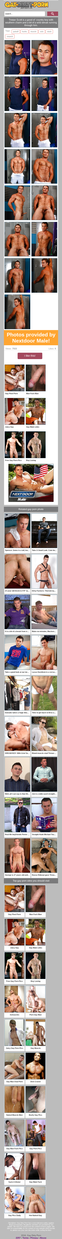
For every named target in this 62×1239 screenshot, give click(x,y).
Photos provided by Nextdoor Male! (31, 338)
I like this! (30, 355)
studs (49, 32)
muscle (33, 32)
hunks (24, 32)
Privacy (34, 1238)
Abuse (43, 1238)
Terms (25, 1238)
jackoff (15, 32)
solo (41, 32)
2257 (18, 1238)
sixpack (10, 36)
